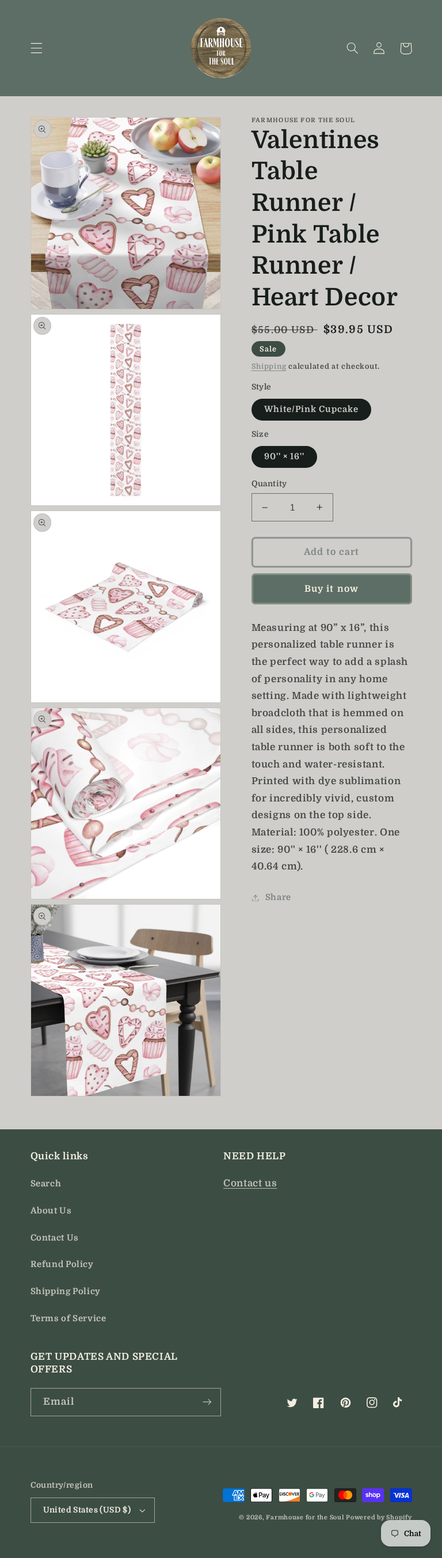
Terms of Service (68, 1318)
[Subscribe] (207, 1402)
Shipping (269, 366)
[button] (36, 48)
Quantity (269, 483)
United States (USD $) (87, 1510)
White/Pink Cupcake (311, 409)
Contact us (250, 1183)
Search (46, 1184)
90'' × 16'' (284, 457)
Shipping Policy (66, 1291)
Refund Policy (62, 1264)
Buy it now (331, 589)
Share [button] (278, 897)
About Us (51, 1211)
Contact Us (55, 1238)
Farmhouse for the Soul (305, 1517)
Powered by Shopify (378, 1517)
